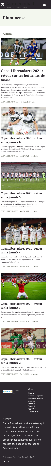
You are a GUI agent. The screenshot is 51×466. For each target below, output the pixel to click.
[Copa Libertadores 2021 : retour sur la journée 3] (23, 286)
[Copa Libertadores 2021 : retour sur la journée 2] (23, 341)
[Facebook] (4, 461)
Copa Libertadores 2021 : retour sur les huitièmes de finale (23, 75)
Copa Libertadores (9, 102)
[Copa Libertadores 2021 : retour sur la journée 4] (23, 231)
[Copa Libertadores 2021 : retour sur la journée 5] (23, 176)
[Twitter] (8, 461)
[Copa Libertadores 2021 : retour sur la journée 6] (23, 121)
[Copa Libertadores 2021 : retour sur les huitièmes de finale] (23, 52)
